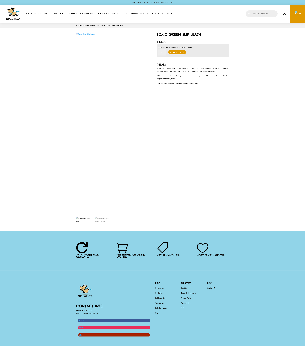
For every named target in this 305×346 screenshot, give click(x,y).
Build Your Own (68, 13)
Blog (170, 13)
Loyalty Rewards (140, 13)
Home (78, 25)
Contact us (158, 13)
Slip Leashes (101, 25)
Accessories (86, 13)
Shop (84, 25)
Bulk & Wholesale (108, 13)
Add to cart (177, 52)
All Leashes (32, 13)
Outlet (124, 13)
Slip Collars (51, 13)
